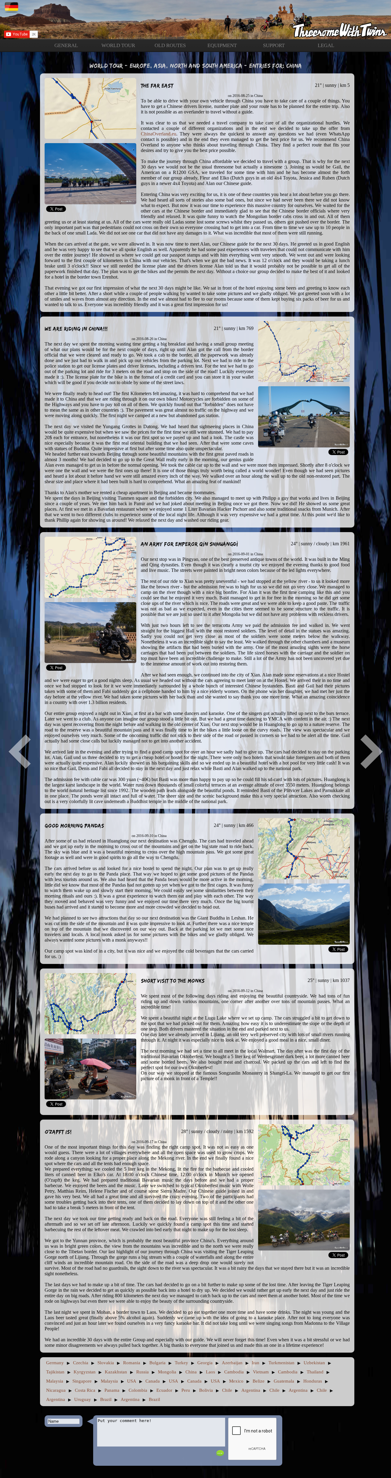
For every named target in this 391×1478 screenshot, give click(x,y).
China (191, 1371)
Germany (55, 1362)
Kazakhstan (116, 1371)
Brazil (105, 1399)
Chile (227, 1390)
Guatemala (284, 1381)
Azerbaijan (232, 1362)
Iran (255, 1362)
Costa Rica (85, 1390)
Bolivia (206, 1390)
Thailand (315, 1371)
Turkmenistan (281, 1362)
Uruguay (82, 1399)
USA (131, 1381)
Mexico (236, 1381)
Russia (142, 1371)
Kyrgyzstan (85, 1371)
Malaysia (54, 1381)
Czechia (80, 1362)
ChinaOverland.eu (158, 133)
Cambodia (234, 1371)
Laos (210, 1371)
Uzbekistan (314, 1362)
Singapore (82, 1381)
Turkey (181, 1362)
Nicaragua (56, 1390)
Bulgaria (157, 1362)
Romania (131, 1362)
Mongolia (167, 1371)
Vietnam (261, 1371)
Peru (185, 1390)
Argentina (250, 1390)
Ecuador (164, 1390)
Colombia (138, 1390)
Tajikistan (55, 1371)
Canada (152, 1381)
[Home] (195, 19)
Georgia (205, 1362)
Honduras (312, 1381)
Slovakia (105, 1362)
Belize (259, 1381)
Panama (111, 1390)
